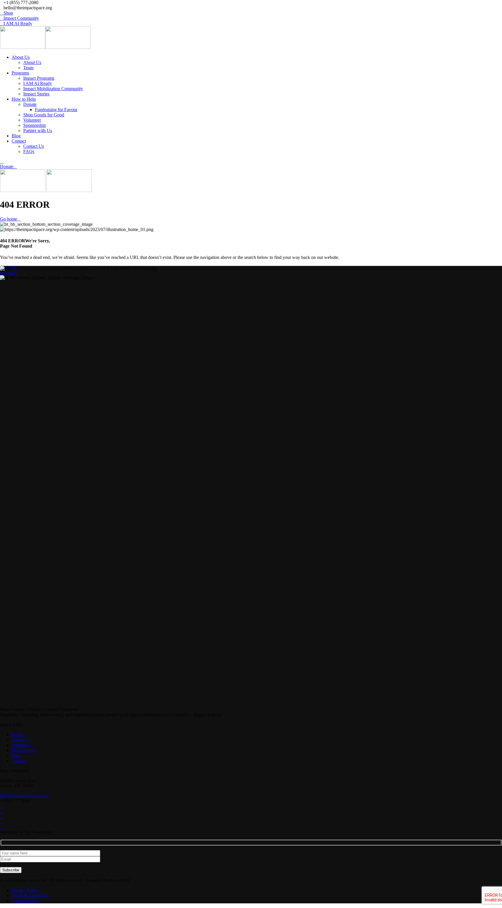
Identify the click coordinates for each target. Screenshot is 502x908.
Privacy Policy (25, 890)
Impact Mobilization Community (53, 88)
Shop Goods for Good (43, 114)
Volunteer (32, 120)
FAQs (28, 151)
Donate (30, 104)
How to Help (24, 99)
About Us (21, 57)
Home (17, 734)
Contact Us (33, 146)
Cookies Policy (26, 900)
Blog (16, 135)
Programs (20, 72)
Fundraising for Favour (56, 109)
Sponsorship (34, 125)
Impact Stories (36, 93)
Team (28, 67)
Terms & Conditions (30, 895)
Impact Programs (38, 78)
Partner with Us (37, 130)
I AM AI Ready (37, 83)
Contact (19, 140)
